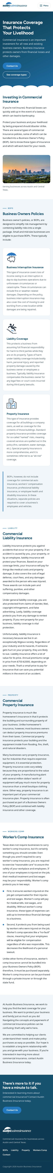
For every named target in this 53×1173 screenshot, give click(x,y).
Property (26, 1150)
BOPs (5, 1150)
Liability (14, 1150)
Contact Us (12, 66)
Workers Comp (40, 1150)
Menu (45, 5)
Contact (6, 1154)
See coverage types (16, 74)
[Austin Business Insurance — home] (15, 6)
